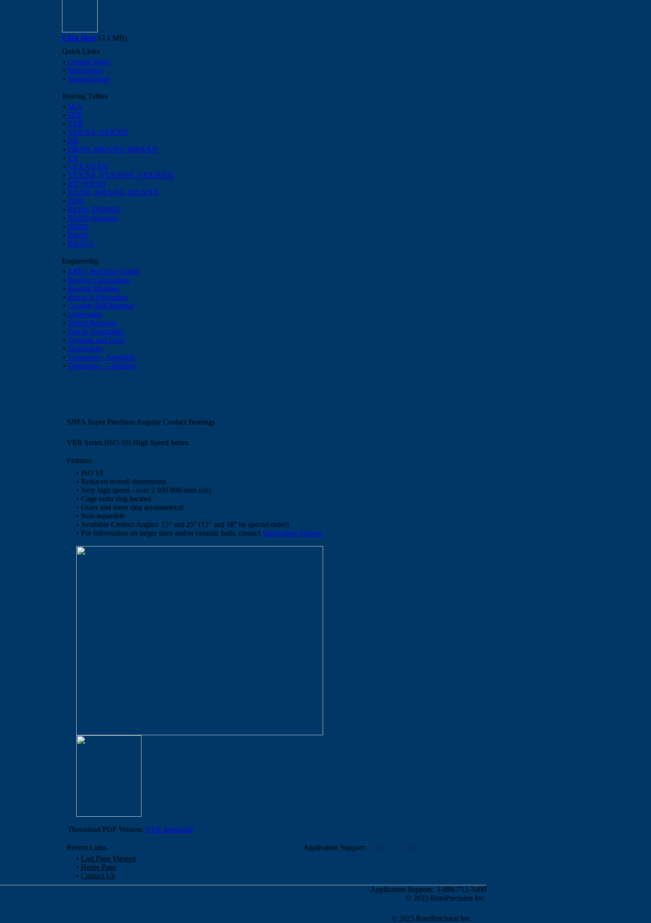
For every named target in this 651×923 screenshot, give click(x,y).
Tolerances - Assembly (102, 357)
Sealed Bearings (92, 323)
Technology (85, 349)
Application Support (292, 533)
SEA (75, 106)
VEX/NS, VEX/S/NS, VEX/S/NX (120, 175)
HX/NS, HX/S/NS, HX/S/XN (113, 192)
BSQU (78, 235)
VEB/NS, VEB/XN (98, 132)
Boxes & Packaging (98, 297)
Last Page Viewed (108, 858)
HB (73, 141)
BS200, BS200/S (94, 209)
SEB (75, 115)
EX (73, 158)
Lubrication (85, 314)
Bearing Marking (93, 288)
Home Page (98, 867)
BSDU (78, 227)
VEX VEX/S (88, 166)
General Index (89, 62)
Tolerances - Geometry (102, 366)
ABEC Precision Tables (103, 271)
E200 (76, 201)
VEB (75, 124)
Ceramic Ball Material (101, 306)
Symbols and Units (96, 340)
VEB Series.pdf (169, 829)
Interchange (85, 70)
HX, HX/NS (87, 184)
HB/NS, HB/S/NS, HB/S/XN (113, 149)
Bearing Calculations (99, 280)
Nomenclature (89, 79)
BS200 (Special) (92, 218)
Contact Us (98, 876)
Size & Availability (96, 331)
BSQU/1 (81, 244)
